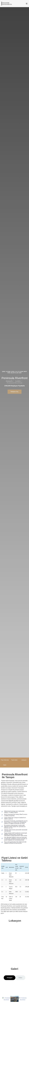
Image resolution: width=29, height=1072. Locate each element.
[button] (0, 999)
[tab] (9, 977)
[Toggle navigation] (23, 3)
